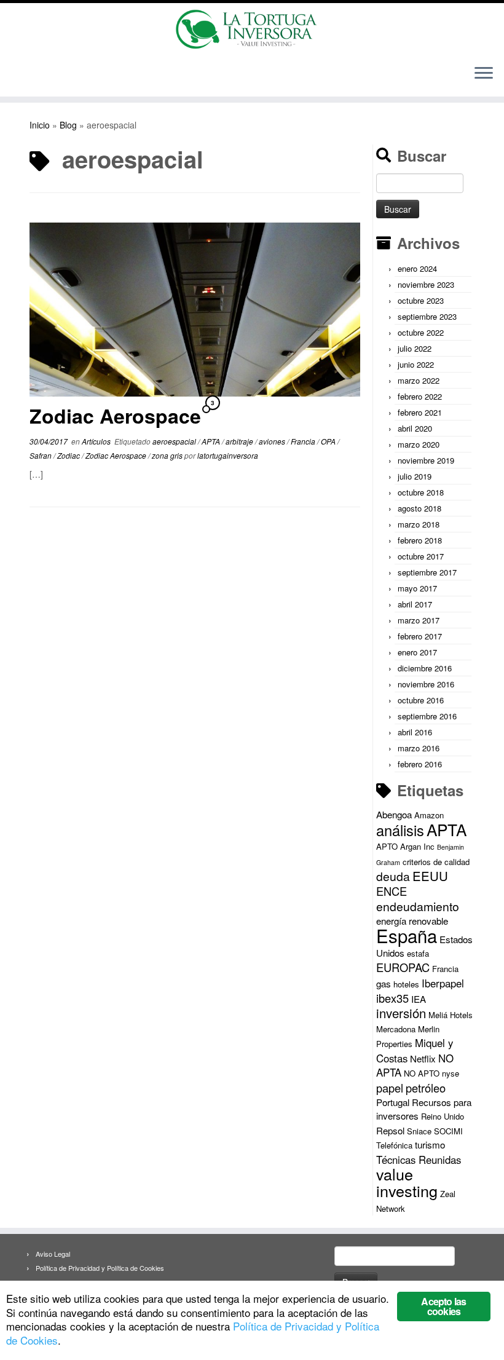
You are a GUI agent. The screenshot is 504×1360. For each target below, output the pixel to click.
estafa (418, 953)
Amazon (429, 815)
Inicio (40, 125)
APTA (212, 441)
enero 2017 (417, 652)
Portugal (392, 1102)
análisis (400, 830)
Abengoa (394, 814)
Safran (41, 455)
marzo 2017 (418, 620)
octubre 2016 (421, 700)
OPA (329, 441)
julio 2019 (414, 476)
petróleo (426, 1088)
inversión (401, 1013)
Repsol (390, 1130)
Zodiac (69, 455)
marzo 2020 (418, 444)
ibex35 (392, 998)
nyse (450, 1073)
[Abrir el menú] (483, 74)
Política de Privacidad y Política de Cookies (100, 1268)
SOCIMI (448, 1131)
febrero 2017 (420, 636)
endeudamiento (417, 906)
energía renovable (412, 920)
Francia (304, 441)
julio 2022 (414, 348)
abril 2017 (415, 604)
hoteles (406, 984)
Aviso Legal (53, 1254)
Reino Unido (442, 1116)
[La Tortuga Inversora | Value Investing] (252, 29)
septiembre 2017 (427, 572)
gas (383, 983)
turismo (430, 1144)
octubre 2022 (421, 332)
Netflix (423, 1058)
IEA (418, 998)
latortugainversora (227, 455)
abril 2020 (415, 428)
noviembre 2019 (426, 460)
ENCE (391, 891)
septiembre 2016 (427, 716)
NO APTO (421, 1073)
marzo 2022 (418, 380)
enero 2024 (417, 268)
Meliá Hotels (450, 1015)
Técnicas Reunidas (418, 1159)
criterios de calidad (436, 862)
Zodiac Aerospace (115, 415)
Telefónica (394, 1145)
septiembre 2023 (427, 316)
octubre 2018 (421, 492)
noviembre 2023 (426, 284)
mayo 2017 (417, 588)
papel (389, 1088)
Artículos (97, 441)
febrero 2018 (420, 540)
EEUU (430, 876)
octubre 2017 (421, 556)
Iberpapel (443, 983)
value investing (407, 1182)
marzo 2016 (418, 748)
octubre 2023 (421, 300)
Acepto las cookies (443, 1306)
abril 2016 (415, 732)
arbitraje (240, 441)
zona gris (168, 455)
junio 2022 (416, 364)
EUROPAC (403, 967)
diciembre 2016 (425, 668)
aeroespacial (175, 441)
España (406, 935)
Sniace (419, 1131)
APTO (387, 846)
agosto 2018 (419, 508)
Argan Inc (417, 846)
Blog (68, 125)
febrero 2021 (420, 412)
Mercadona (395, 1029)
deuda (393, 876)
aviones (273, 441)
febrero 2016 (420, 764)
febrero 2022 (420, 396)
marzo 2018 (418, 524)
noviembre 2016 (426, 684)
